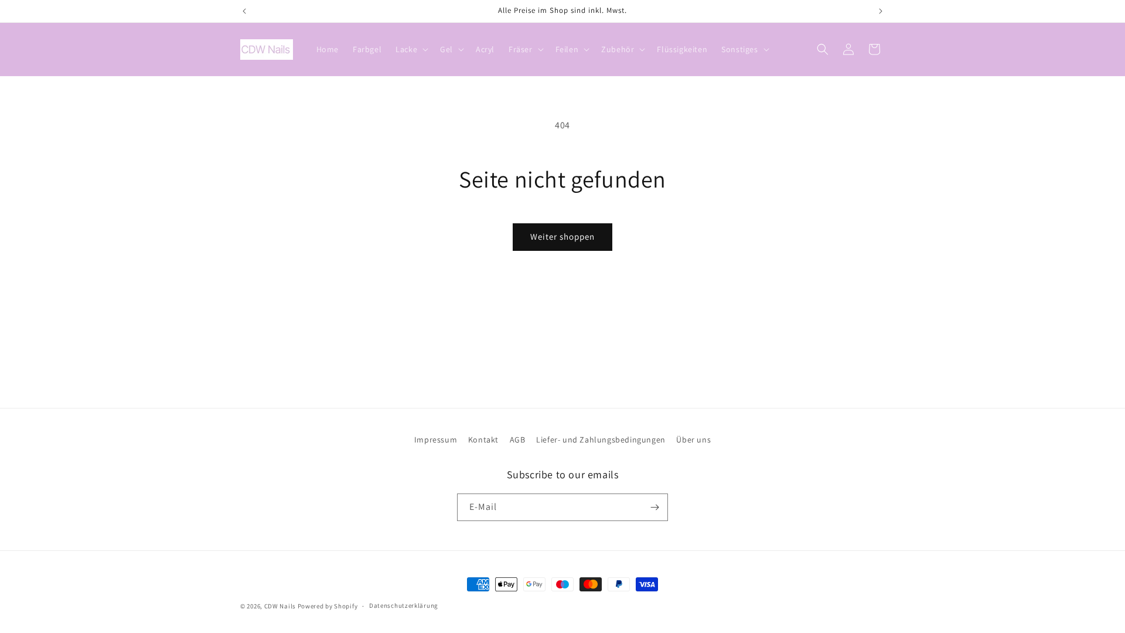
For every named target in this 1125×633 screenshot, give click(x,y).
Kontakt (483, 439)
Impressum (435, 439)
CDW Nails (280, 606)
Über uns (693, 439)
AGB (518, 439)
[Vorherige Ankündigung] (244, 11)
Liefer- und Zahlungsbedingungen (601, 439)
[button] (410, 49)
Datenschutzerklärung (403, 605)
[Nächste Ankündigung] (881, 11)
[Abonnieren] (654, 507)
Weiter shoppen (562, 236)
